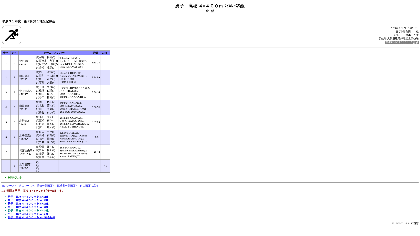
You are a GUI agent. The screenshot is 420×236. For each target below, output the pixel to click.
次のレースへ (27, 185)
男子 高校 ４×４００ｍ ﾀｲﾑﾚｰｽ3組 (28, 203)
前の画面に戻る (89, 185)
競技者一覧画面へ (67, 185)
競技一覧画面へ (46, 185)
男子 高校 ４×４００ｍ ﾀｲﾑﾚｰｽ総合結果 (31, 217)
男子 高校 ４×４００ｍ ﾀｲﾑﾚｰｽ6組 (28, 214)
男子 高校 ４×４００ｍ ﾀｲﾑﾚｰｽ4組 (28, 207)
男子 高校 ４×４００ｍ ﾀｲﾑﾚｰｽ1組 (28, 196)
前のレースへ (9, 185)
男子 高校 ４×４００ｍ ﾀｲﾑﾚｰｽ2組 (28, 200)
